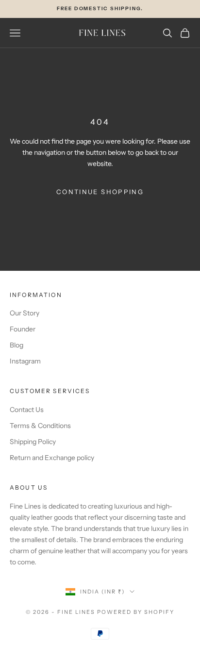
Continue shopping (100, 192)
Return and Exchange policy (52, 457)
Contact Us (27, 409)
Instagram (25, 361)
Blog (16, 345)
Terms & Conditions (40, 425)
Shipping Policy (33, 441)
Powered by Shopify (135, 612)
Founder (22, 329)
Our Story (24, 313)
